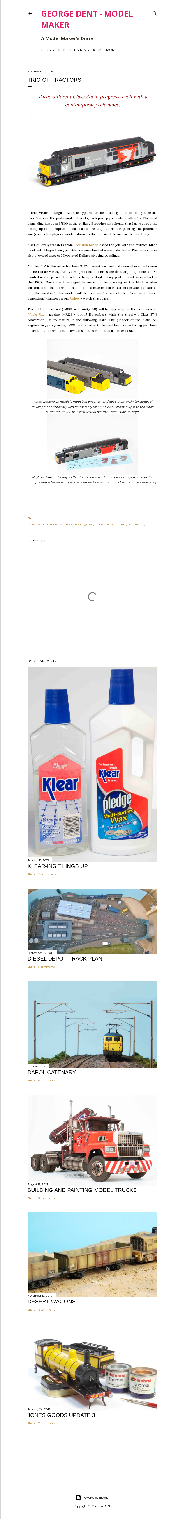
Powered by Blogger (96, 1497)
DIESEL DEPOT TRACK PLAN (65, 959)
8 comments (46, 1080)
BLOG (46, 50)
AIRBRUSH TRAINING (71, 50)
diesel (89, 524)
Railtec (74, 298)
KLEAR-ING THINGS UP (58, 866)
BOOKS (97, 50)
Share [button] (31, 518)
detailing (79, 524)
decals (68, 524)
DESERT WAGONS (52, 1301)
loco (97, 524)
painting (139, 524)
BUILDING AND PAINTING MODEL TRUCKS (82, 1190)
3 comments (46, 1198)
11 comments (46, 1423)
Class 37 (58, 524)
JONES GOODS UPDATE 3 (61, 1415)
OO (129, 524)
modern (121, 524)
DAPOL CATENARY (52, 1072)
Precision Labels (86, 245)
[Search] (154, 12)
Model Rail (36, 314)
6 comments (46, 1309)
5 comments (46, 966)
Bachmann (44, 524)
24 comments (47, 874)
